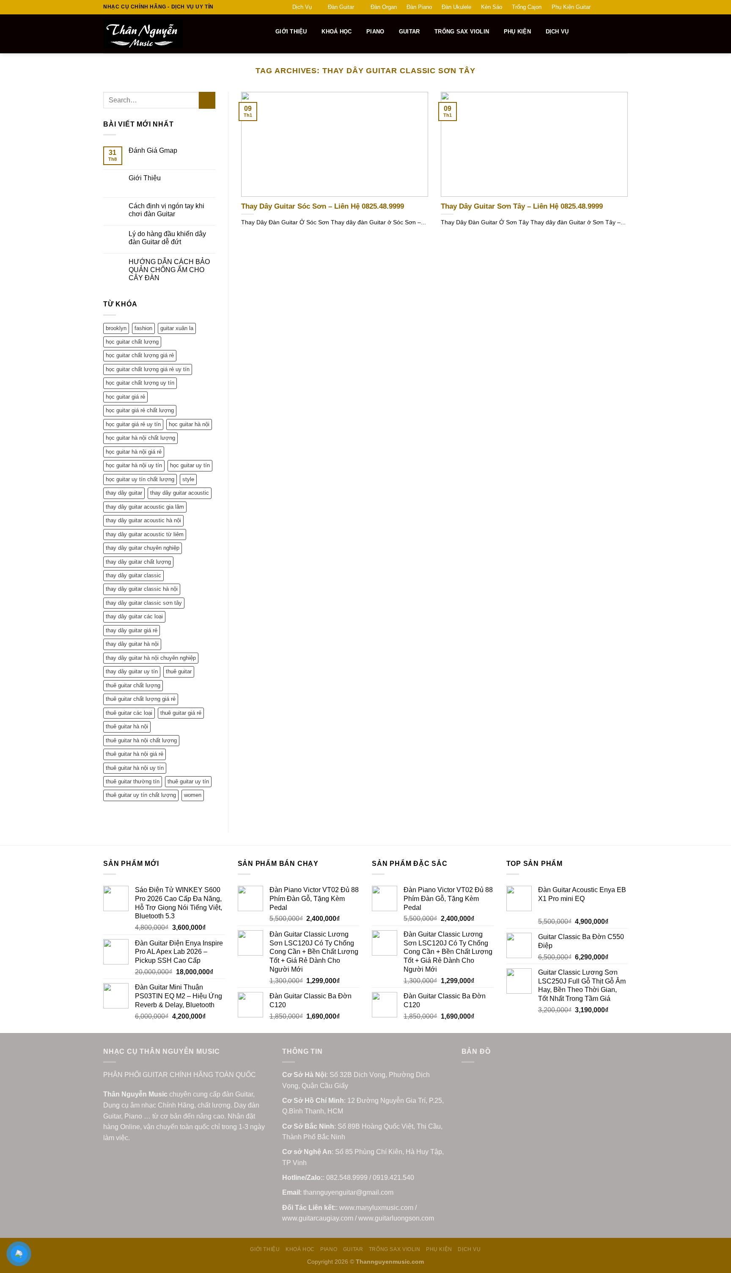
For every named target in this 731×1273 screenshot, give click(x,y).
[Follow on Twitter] (615, 7)
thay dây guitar (124, 493)
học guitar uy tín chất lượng (140, 479)
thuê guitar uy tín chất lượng (141, 795)
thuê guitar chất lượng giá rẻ (141, 699)
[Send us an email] (623, 7)
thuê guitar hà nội (127, 726)
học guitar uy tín (190, 465)
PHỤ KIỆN (517, 31)
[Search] (264, 32)
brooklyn (116, 328)
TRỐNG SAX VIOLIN (461, 31)
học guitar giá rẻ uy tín (133, 424)
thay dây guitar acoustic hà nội (143, 520)
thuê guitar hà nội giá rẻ (134, 754)
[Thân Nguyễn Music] (173, 33)
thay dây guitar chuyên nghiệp (142, 548)
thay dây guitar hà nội (132, 644)
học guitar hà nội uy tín (134, 465)
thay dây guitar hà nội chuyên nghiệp (151, 658)
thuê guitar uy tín (188, 781)
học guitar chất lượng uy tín (140, 383)
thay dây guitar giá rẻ (131, 630)
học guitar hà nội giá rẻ (134, 452)
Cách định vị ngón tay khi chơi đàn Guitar (166, 210)
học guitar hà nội (189, 424)
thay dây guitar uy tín (132, 671)
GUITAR (409, 31)
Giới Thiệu (145, 178)
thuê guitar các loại (129, 713)
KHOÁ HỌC (337, 31)
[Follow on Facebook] (599, 7)
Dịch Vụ (302, 7)
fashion (143, 328)
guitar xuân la (176, 328)
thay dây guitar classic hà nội (142, 589)
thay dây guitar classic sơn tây (144, 603)
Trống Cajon (526, 7)
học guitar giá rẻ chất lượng (140, 410)
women (192, 795)
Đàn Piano (419, 7)
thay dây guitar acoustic (179, 493)
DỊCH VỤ (557, 31)
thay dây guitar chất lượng (138, 562)
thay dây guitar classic (133, 575)
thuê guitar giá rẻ (180, 713)
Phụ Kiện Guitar (571, 7)
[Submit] (207, 100)
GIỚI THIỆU (291, 31)
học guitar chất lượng (132, 342)
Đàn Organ (384, 7)
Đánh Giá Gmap (153, 150)
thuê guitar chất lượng (133, 685)
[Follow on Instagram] (607, 7)
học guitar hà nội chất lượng (140, 438)
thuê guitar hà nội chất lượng (141, 740)
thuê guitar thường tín (132, 781)
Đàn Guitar (341, 7)
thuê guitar (179, 671)
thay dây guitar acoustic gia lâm (145, 507)
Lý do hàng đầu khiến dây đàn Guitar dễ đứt (167, 237)
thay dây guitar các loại (134, 616)
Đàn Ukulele (456, 7)
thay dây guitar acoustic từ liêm (145, 534)
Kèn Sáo (491, 7)
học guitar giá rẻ (125, 397)
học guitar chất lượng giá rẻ (140, 355)
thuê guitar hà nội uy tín (135, 768)
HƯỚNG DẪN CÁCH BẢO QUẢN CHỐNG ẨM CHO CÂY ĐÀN (169, 269)
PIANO (375, 31)
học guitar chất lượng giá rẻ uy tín (148, 369)
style (188, 479)
